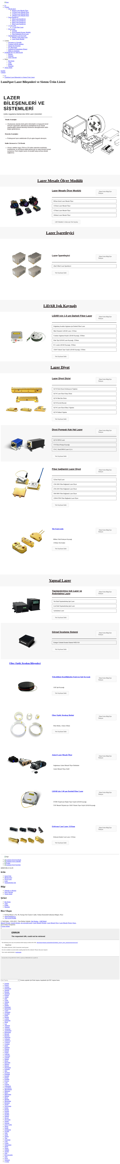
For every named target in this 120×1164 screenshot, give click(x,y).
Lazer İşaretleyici (13, 17)
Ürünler (6, 7)
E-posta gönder (5, 926)
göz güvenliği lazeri (26, 923)
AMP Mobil (42, 921)
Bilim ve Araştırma (13, 51)
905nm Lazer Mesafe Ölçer (20, 10)
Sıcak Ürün (7, 876)
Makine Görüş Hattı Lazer (20, 37)
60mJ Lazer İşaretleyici (19, 22)
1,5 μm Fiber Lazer (17, 27)
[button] (106, 192)
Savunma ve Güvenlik (14, 42)
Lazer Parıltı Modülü (18, 39)
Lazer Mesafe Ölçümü (39, 923)
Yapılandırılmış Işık (10, 882)
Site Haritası (34, 921)
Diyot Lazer (11, 29)
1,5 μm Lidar (12, 25)
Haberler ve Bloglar (10, 890)
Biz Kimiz (11, 61)
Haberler (10, 56)
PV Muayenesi (12, 47)
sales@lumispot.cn (10, 916)
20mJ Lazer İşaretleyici (19, 19)
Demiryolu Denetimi (14, 46)
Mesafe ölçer (12, 9)
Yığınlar (14, 30)
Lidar (6, 881)
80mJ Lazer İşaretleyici (19, 24)
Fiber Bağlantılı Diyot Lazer (20, 34)
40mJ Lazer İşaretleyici (19, 20)
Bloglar (10, 54)
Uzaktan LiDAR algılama (16, 44)
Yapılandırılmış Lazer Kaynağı (17, 35)
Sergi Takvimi (12, 57)
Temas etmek (8, 67)
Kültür (10, 64)
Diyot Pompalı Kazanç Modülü (21, 32)
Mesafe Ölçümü (5, 923)
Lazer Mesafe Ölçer (53, 923)
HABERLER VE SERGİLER (13, 52)
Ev (5, 5)
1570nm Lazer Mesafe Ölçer (20, 14)
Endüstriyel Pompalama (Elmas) (17, 49)
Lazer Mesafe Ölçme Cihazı (67, 923)
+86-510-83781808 (10, 918)
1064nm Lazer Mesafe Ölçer (20, 15)
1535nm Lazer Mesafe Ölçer (20, 12)
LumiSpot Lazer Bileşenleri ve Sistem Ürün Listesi (19, 77)
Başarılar (11, 66)
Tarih (9, 62)
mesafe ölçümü (15, 923)
